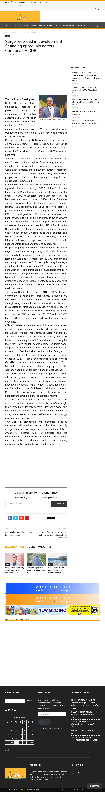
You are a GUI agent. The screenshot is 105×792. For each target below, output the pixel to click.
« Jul (7, 750)
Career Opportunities (41, 6)
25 (12, 742)
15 (28, 734)
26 (16, 742)
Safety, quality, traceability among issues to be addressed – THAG (14, 570)
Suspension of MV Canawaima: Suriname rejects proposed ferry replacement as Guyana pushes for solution (86, 77)
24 (8, 742)
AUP (21, 6)
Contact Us (81, 25)
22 (28, 738)
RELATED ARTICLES (15, 546)
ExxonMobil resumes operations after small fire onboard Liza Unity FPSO (85, 102)
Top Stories (17, 25)
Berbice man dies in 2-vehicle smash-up (83, 112)
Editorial (41, 25)
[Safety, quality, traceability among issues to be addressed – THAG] (14, 559)
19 (16, 738)
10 (8, 734)
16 (32, 734)
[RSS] (98, 9)
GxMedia (23, 790)
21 (24, 738)
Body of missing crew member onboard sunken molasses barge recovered (53, 535)
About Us (28, 6)
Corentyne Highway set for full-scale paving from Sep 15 (36, 570)
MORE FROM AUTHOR (40, 546)
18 (12, 738)
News (26, 25)
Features (50, 25)
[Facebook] (95, 9)
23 (32, 738)
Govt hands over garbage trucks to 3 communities (18, 533)
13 (21, 734)
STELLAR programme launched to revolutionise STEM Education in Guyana (85, 90)
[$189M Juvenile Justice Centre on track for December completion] (57, 559)
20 (21, 738)
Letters (33, 25)
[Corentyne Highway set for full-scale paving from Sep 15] (36, 559)
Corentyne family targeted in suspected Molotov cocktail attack (85, 122)
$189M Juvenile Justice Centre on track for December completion (56, 570)
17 (8, 738)
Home (7, 6)
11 (12, 734)
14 (24, 734)
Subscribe (59, 504)
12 (16, 734)
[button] (97, 26)
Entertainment (68, 25)
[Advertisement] (36, 76)
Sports (58, 25)
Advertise (15, 6)
